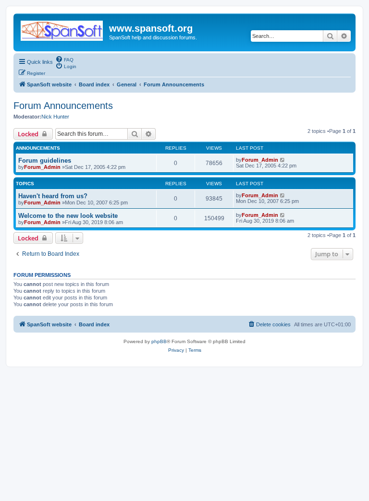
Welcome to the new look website (68, 215)
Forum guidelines (44, 160)
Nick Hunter (55, 116)
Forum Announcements (63, 105)
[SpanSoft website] (62, 29)
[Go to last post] (283, 160)
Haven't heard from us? (52, 196)
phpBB (159, 341)
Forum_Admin (42, 167)
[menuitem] (64, 59)
